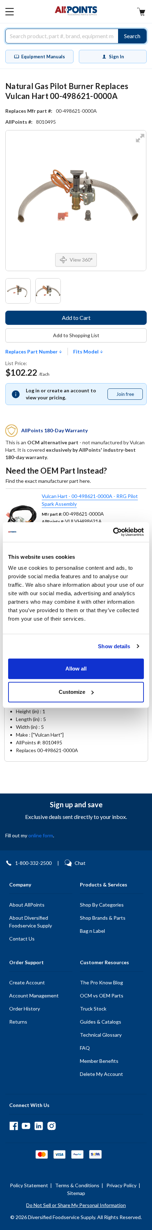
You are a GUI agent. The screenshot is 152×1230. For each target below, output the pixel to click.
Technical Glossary (101, 1035)
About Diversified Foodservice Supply (30, 922)
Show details (114, 646)
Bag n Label (92, 931)
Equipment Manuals (43, 56)
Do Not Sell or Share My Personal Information (76, 1205)
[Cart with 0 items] (141, 12)
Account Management (34, 995)
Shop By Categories (102, 905)
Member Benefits (99, 1061)
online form (40, 835)
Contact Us (22, 939)
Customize (72, 692)
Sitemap (76, 1193)
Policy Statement (29, 1185)
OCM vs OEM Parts (101, 995)
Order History (24, 1009)
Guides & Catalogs (100, 1022)
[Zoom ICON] (140, 143)
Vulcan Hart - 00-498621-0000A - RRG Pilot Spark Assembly (90, 500)
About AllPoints (27, 905)
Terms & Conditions (77, 1185)
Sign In (116, 56)
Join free (129, 395)
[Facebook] (13, 1125)
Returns (18, 1022)
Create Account (27, 982)
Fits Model (86, 352)
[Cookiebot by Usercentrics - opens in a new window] (113, 532)
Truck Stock (93, 1009)
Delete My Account (101, 1074)
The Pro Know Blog (101, 982)
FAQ (85, 1048)
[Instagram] (51, 1125)
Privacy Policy (121, 1185)
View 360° (81, 260)
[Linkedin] (38, 1125)
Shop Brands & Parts (102, 918)
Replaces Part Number (32, 352)
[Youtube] (26, 1125)
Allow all (76, 669)
